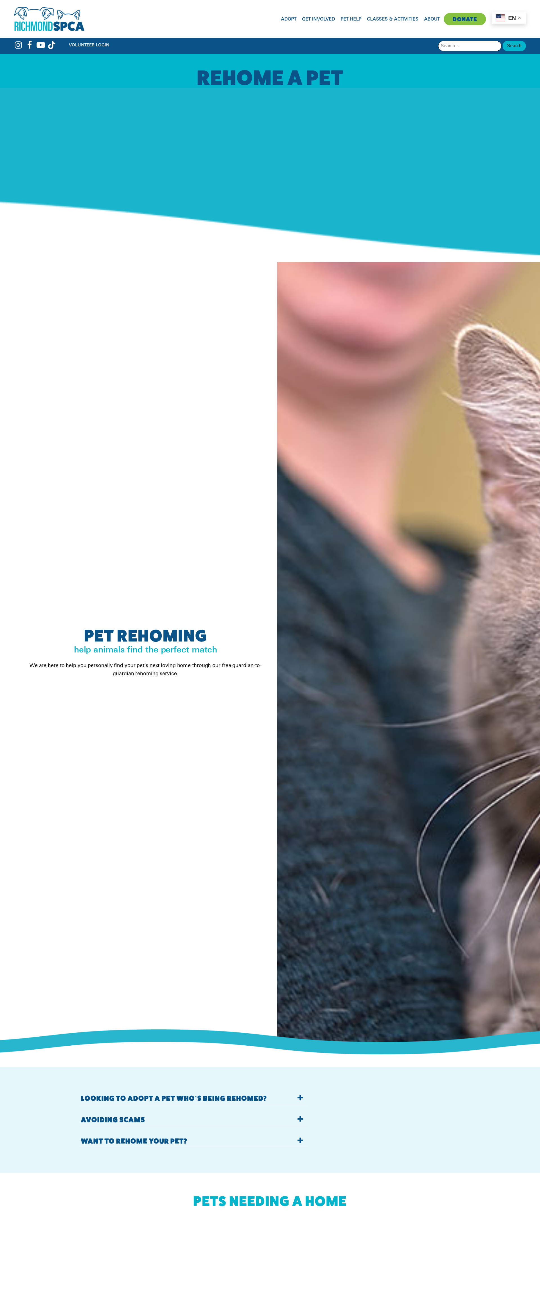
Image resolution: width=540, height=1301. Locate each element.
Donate (465, 19)
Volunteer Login (89, 45)
